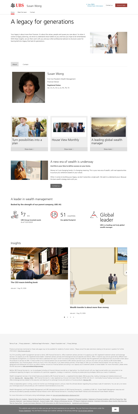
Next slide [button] (125, 273)
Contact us (109, 5)
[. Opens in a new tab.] (17, 5)
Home (12, 12)
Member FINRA (28, 378)
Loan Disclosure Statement (31, 401)
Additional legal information (40, 343)
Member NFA (87, 380)
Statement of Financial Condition (78, 399)
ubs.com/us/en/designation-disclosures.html (66, 395)
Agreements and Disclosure (80, 403)
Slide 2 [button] (67, 317)
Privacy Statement (25, 411)
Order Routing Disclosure (58, 399)
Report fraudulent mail (58, 343)
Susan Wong (34, 6)
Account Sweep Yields (46, 401)
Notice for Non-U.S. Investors (18, 399)
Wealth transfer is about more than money (89, 307)
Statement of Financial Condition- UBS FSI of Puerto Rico (105, 399)
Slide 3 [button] (71, 317)
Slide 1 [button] (64, 317)
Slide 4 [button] (74, 317)
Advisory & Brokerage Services (63, 401)
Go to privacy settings (85, 411)
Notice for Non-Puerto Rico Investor (39, 399)
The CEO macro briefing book (24, 282)
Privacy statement (24, 343)
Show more (29, 149)
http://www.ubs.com (24, 351)
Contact (32, 12)
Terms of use (13, 343)
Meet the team (22, 12)
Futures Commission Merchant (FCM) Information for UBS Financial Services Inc (47, 403)
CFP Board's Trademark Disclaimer (83, 401)
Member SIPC (19, 378)
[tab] (15, 64)
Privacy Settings (72, 343)
